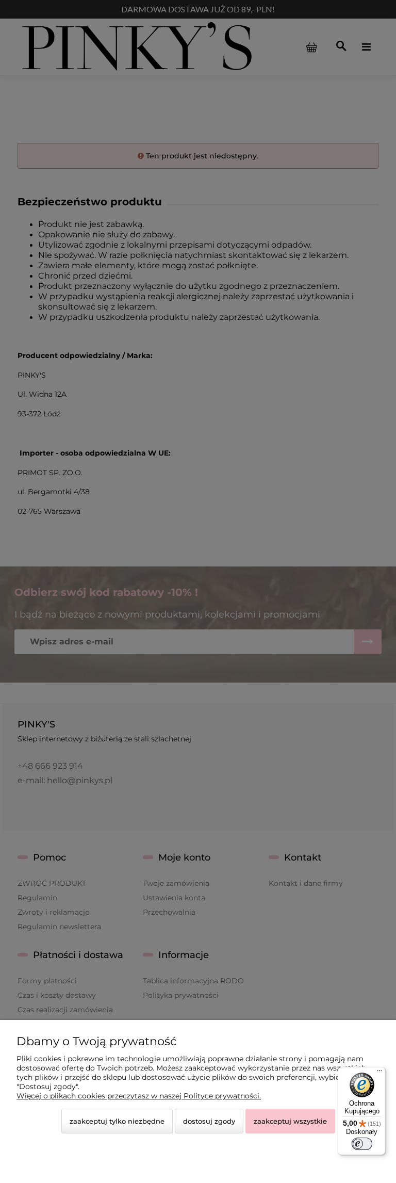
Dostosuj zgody (209, 1121)
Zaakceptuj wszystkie (290, 1121)
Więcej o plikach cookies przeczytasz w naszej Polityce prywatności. (138, 1095)
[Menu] (379, 1073)
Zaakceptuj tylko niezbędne (117, 1121)
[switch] (362, 1144)
